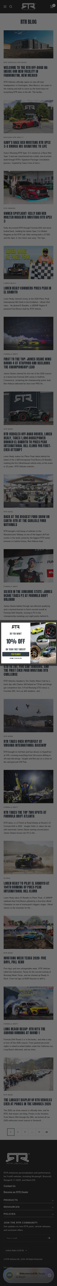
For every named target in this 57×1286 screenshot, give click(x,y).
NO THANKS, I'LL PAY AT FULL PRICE (16, 658)
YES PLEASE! (15, 654)
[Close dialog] (54, 624)
